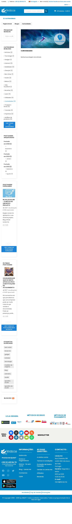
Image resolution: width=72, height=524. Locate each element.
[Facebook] (11, 432)
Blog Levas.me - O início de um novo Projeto (9, 202)
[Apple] (21, 437)
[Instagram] (16, 432)
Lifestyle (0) (9, 70)
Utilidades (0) (9, 98)
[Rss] (31, 432)
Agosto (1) (10, 174)
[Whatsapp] (31, 437)
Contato (3, 1)
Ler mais (5, 225)
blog (6, 370)
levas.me (8, 351)
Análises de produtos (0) (8, 118)
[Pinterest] (11, 437)
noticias (7, 358)
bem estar (8, 347)
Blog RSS (7, 398)
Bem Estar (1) (9, 74)
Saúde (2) (8, 78)
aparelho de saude (9, 387)
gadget (7, 354)
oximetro (8, 374)
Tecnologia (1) (9, 56)
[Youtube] (26, 432)
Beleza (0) (8, 81)
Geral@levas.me (61, 482)
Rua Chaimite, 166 (61, 458)
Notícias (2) (8, 52)
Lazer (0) (8, 94)
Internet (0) (8, 63)
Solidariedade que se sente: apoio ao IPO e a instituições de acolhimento (9, 283)
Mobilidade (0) (9, 67)
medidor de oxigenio (8, 366)
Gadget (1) (8, 60)
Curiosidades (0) (9, 101)
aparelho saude (7, 381)
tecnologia (8, 361)
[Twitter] (21, 432)
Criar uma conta (65, 1)
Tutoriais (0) (9, 110)
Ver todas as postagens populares (9, 249)
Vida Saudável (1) (8, 86)
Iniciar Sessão (53, 1)
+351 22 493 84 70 (20, 1)
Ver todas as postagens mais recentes (9, 327)
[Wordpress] (16, 437)
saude (7, 377)
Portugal (58, 466)
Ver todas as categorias (9, 124)
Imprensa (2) (9, 114)
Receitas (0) (9, 90)
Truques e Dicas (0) (7, 105)
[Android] (26, 437)
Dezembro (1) (8, 150)
